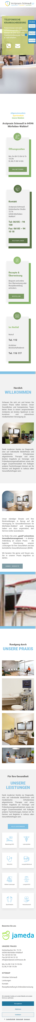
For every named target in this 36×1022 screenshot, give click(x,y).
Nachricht (32, 33)
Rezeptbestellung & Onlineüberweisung (17, 987)
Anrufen (32, 40)
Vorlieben (18, 1014)
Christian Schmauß (9, 977)
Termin (32, 26)
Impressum (27, 1019)
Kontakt (5, 984)
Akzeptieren (18, 1003)
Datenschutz (19, 1019)
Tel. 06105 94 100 (9, 955)
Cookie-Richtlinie (10, 1019)
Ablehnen (18, 1009)
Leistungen (6, 980)
